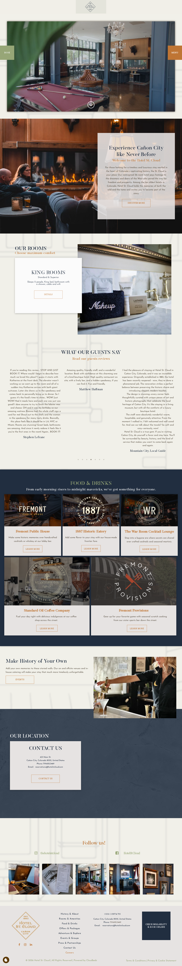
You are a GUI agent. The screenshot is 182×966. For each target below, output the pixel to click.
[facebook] (19, 945)
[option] (34, 381)
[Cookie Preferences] (6, 960)
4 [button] (91, 459)
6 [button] (99, 459)
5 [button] (95, 459)
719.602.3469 (115, 922)
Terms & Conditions (136, 961)
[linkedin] (31, 945)
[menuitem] (70, 914)
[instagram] (25, 945)
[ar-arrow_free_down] (91, 109)
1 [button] (78, 459)
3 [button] (86, 459)
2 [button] (82, 459)
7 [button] (103, 459)
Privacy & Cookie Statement (162, 961)
